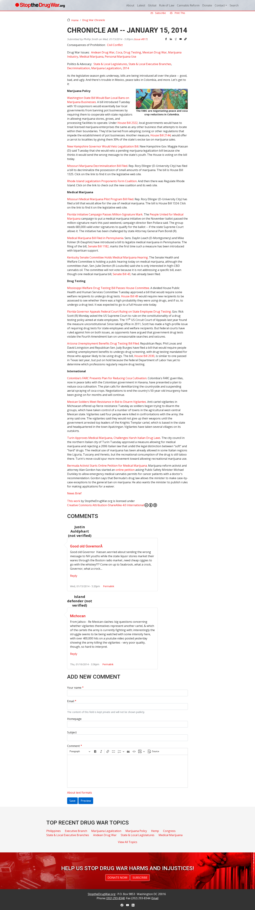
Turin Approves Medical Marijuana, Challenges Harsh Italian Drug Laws (113, 438)
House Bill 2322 (127, 123)
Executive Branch (76, 831)
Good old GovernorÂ (86, 546)
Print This (179, 13)
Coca (119, 52)
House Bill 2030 (144, 356)
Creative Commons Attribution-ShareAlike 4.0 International (105, 505)
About (130, 5)
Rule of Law (166, 5)
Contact (220, 5)
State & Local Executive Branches (150, 64)
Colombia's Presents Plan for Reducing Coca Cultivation (107, 378)
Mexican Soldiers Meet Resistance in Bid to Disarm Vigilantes (106, 402)
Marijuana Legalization (106, 68)
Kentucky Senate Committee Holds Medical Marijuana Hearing (107, 257)
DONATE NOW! (117, 877)
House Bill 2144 (160, 135)
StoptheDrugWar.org (102, 894)
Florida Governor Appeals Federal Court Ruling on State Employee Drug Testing (119, 311)
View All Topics (127, 842)
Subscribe (160, 13)
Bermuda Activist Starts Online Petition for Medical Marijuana (107, 465)
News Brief (74, 493)
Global (152, 5)
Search (234, 5)
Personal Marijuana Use (120, 56)
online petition (125, 470)
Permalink (108, 586)
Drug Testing (132, 52)
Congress (169, 831)
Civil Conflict (115, 45)
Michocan (78, 616)
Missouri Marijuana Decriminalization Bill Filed (97, 166)
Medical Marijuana (91, 56)
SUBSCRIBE (140, 877)
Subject (72, 732)
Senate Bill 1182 (98, 246)
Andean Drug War (102, 52)
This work (73, 501)
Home (75, 20)
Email (70, 701)
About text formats (79, 792)
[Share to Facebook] (166, 39)
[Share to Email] (180, 39)
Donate (207, 5)
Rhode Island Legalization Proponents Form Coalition (102, 181)
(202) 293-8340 (115, 898)
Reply (73, 576)
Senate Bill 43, (122, 274)
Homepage (74, 719)
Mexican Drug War (154, 52)
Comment (73, 746)
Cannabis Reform (188, 5)
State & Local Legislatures (110, 64)
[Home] (40, 5)
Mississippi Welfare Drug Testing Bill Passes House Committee (108, 288)
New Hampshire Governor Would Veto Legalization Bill (102, 146)
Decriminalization (78, 68)
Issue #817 (140, 39)
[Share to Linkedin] (171, 39)
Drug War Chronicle (93, 20)
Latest (141, 5)
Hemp (155, 831)
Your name (74, 688)
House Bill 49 (129, 296)
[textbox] (127, 771)
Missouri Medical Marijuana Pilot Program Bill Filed (100, 199)
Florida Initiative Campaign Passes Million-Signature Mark (105, 214)
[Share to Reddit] (175, 39)
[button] (185, 39)
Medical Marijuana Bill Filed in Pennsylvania (95, 238)
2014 (126, 68)
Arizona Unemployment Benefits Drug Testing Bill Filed (103, 343)
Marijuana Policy (136, 831)
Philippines (53, 831)
